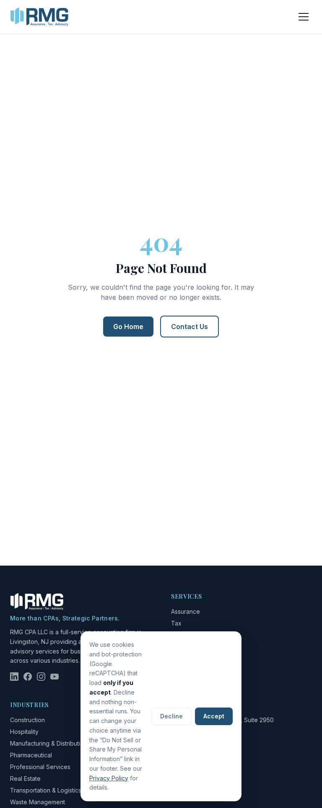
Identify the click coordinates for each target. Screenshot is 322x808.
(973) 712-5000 (193, 741)
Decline (171, 716)
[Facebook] (27, 676)
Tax (176, 623)
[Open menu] (303, 16)
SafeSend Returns (196, 778)
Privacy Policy (108, 778)
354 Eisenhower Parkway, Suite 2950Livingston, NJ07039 (222, 724)
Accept (213, 716)
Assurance (185, 611)
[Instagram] (41, 676)
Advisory (183, 634)
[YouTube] (54, 676)
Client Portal (187, 755)
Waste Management (37, 801)
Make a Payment (194, 766)
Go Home (128, 326)
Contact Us (189, 326)
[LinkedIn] (14, 676)
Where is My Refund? (201, 790)
